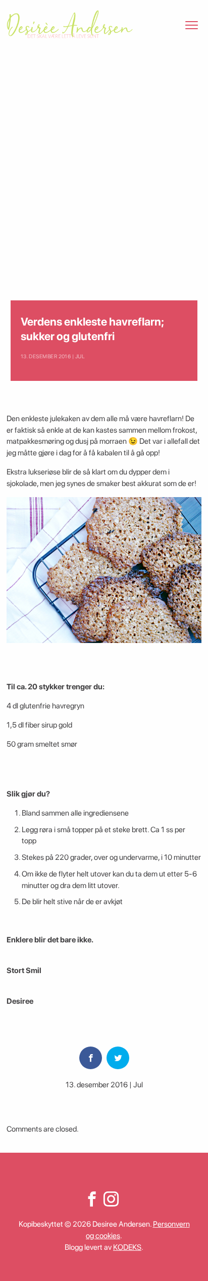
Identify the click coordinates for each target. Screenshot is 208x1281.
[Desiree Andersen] (70, 24)
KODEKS (127, 1247)
